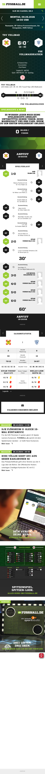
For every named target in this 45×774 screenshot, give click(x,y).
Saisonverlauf (42, 333)
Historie (3, 333)
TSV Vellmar (11, 35)
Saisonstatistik (22, 334)
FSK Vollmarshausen (31, 52)
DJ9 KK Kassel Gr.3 (22, 11)
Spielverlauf (22, 166)
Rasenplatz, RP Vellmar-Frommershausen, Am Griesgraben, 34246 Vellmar (22, 27)
